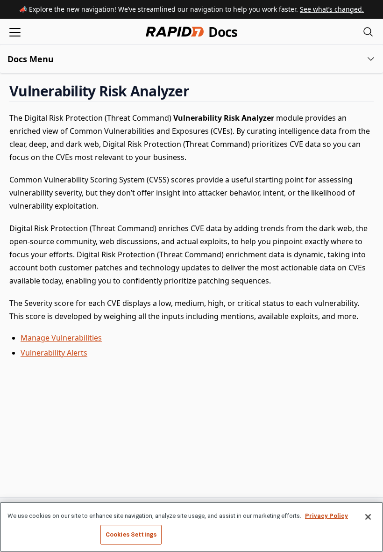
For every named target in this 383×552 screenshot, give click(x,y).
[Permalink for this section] (197, 91)
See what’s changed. (332, 9)
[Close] (368, 517)
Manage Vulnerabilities (61, 338)
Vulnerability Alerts (54, 353)
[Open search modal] (368, 31)
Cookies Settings (131, 534)
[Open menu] (15, 31)
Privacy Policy (326, 515)
